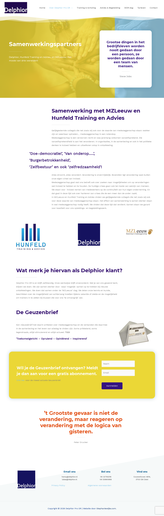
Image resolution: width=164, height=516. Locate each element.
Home (42, 8)
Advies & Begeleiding (110, 8)
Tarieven (141, 8)
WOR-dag (128, 8)
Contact (153, 8)
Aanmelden (112, 386)
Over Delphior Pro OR (59, 8)
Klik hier (21, 380)
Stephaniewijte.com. (106, 508)
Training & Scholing (86, 8)
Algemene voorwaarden (99, 485)
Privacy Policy (58, 485)
